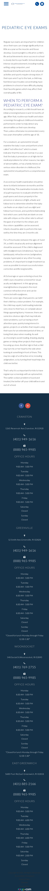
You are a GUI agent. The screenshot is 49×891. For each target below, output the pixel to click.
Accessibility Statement (24, 876)
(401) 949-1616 (24, 439)
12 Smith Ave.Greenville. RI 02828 (24, 539)
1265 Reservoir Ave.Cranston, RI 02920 (24, 428)
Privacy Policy (24, 879)
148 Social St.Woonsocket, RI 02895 (24, 657)
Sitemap (24, 882)
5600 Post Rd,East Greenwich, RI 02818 (24, 774)
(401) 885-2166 (24, 783)
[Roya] (24, 889)
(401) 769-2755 (24, 667)
